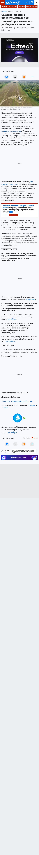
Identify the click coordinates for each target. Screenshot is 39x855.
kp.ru (36, 438)
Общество (4, 11)
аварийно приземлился (11, 131)
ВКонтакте (5, 401)
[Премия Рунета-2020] (18, 2)
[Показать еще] (32, 77)
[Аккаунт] (36, 2)
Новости (4, 6)
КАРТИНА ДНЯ (7, 451)
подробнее (30, 299)
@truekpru (12, 432)
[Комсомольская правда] (11, 2)
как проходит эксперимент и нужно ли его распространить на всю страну (18, 209)
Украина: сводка (31, 6)
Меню (2, 2)
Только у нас (13, 6)
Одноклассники (18, 401)
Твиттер (29, 401)
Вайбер (4, 407)
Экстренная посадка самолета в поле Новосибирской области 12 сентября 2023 (23, 451)
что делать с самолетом (17, 182)
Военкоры (21, 6)
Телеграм (31, 405)
